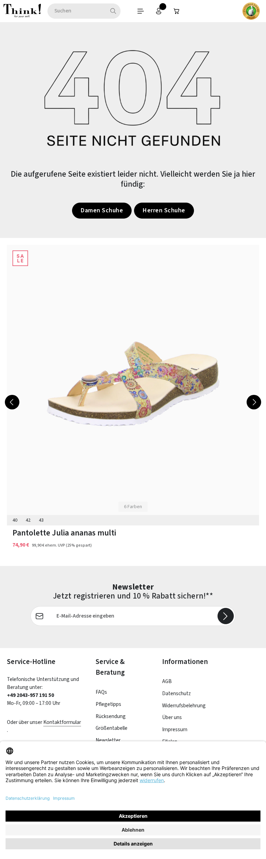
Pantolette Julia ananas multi (64, 533)
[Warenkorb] (176, 11)
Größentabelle (111, 728)
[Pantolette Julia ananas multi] (133, 383)
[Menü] (140, 11)
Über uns (172, 717)
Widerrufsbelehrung (184, 705)
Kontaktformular (62, 722)
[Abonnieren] (226, 616)
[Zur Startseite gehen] (22, 11)
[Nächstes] (254, 402)
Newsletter (108, 740)
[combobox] (76, 11)
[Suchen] (113, 11)
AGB (167, 681)
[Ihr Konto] (158, 11)
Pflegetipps (108, 704)
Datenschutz (176, 693)
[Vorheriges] (12, 402)
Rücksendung (111, 716)
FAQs (101, 692)
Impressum (174, 729)
